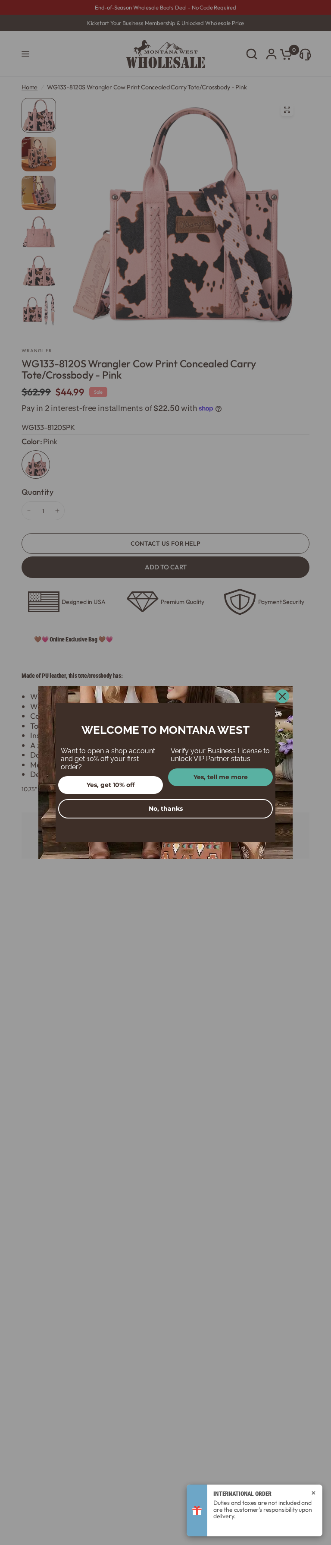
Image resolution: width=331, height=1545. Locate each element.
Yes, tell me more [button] (221, 777)
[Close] (282, 696)
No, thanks (166, 808)
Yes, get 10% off (110, 785)
